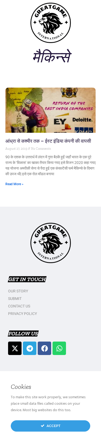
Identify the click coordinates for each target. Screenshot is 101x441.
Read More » (14, 184)
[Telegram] (29, 348)
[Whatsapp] (59, 348)
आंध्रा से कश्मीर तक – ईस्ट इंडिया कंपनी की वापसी (48, 141)
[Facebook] (44, 348)
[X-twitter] (15, 348)
